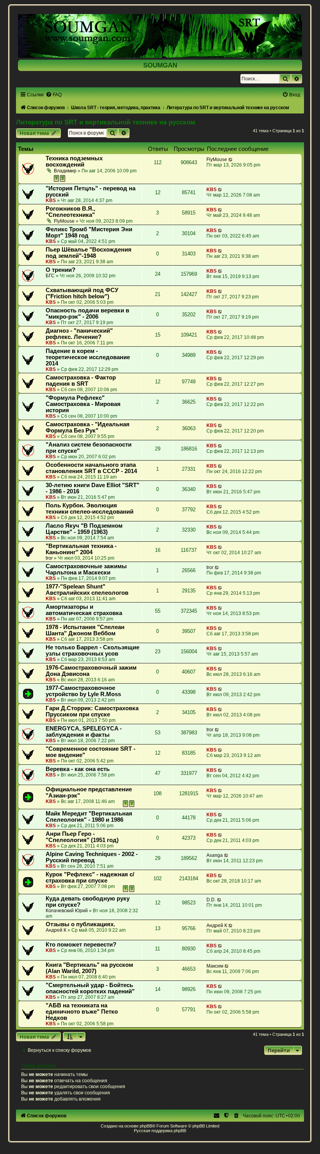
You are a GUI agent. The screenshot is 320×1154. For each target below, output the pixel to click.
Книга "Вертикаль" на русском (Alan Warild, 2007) (89, 968)
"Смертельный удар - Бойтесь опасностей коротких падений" (90, 988)
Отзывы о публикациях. (80, 924)
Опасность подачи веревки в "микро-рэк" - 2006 (87, 313)
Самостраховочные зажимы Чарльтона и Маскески (86, 569)
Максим (214, 966)
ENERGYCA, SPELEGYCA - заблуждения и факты (84, 731)
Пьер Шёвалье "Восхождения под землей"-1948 (89, 252)
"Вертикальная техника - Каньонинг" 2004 (81, 549)
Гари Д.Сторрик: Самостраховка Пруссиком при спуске (92, 711)
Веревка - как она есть (78, 769)
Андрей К (56, 930)
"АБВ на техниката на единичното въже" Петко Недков (82, 1011)
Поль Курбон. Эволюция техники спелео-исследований (89, 508)
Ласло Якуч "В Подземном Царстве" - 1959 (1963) (84, 529)
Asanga (214, 855)
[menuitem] (54, 94)
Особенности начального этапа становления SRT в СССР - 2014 (91, 468)
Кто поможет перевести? (81, 944)
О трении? (60, 270)
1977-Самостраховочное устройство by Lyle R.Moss (83, 691)
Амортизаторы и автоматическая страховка (84, 610)
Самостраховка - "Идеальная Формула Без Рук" (88, 427)
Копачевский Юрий (67, 910)
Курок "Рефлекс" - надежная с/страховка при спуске (90, 877)
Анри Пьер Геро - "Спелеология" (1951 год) (82, 837)
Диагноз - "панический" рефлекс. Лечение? (79, 334)
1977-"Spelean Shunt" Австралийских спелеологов (87, 589)
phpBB (146, 1126)
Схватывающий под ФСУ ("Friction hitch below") (82, 293)
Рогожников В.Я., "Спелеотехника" (70, 212)
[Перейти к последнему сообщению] (230, 159)
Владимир (65, 171)
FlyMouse (216, 159)
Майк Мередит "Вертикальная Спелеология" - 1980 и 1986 (89, 816)
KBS (51, 200)
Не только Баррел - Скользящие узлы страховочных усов (92, 650)
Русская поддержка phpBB (160, 1130)
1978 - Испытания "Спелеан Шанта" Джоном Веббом (85, 630)
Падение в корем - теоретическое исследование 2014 (88, 357)
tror (49, 558)
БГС (50, 275)
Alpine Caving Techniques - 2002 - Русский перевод (92, 857)
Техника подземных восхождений (74, 161)
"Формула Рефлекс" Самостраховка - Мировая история (83, 404)
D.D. (211, 899)
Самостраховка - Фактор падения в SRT (81, 380)
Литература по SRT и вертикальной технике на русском (106, 122)
